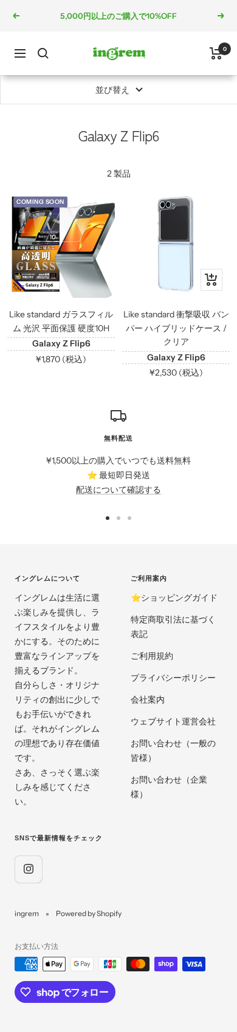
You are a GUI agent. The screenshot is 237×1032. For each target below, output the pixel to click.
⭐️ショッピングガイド (174, 597)
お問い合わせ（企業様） (169, 787)
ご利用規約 (152, 655)
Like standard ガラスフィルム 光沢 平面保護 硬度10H (61, 321)
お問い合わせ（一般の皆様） (173, 750)
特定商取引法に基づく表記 (173, 626)
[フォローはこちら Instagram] (28, 869)
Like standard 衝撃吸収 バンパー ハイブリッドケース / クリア (176, 328)
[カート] (216, 53)
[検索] (43, 53)
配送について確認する (118, 489)
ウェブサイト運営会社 (173, 721)
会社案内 (148, 699)
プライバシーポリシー (173, 677)
